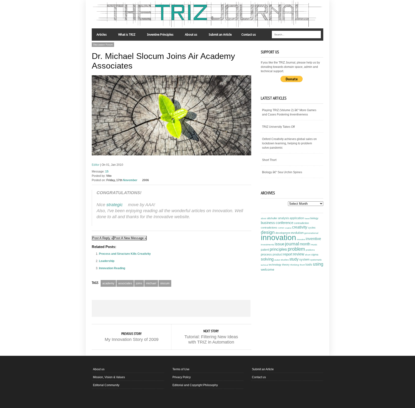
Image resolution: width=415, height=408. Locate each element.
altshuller (272, 218)
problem (296, 249)
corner (281, 227)
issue (279, 244)
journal (292, 243)
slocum (165, 283)
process (266, 254)
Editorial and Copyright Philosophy (195, 385)
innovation (278, 237)
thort (302, 264)
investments (267, 244)
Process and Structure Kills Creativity (125, 253)
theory (286, 264)
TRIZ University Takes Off (278, 126)
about (263, 218)
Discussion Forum (103, 44)
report (287, 254)
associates (125, 283)
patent (265, 249)
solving (267, 259)
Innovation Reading (112, 268)
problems (310, 250)
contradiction (301, 223)
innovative (301, 239)
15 (107, 171)
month (305, 244)
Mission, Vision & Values (109, 377)
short (308, 254)
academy (108, 283)
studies (285, 259)
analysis (283, 218)
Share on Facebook (107, 308)
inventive (313, 238)
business (268, 223)
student (277, 260)
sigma (314, 254)
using (318, 264)
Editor (95, 164)
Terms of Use (180, 369)
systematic (316, 259)
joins (139, 283)
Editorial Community (106, 385)
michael (151, 283)
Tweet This (139, 308)
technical (264, 265)
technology (275, 264)
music (314, 244)
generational (311, 233)
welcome (267, 269)
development (282, 232)
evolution (297, 233)
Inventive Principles (157, 36)
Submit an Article (220, 34)
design (268, 232)
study (294, 259)
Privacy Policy (181, 377)
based (307, 218)
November (130, 180)
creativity (299, 227)
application (297, 218)
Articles (99, 36)
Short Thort (269, 160)
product (277, 254)
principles (278, 249)
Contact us (248, 34)
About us (188, 36)
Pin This (203, 308)
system (304, 259)
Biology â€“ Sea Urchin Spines (282, 172)
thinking (294, 264)
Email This (234, 308)
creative (288, 228)
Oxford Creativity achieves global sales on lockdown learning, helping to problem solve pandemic (289, 143)
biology (314, 218)
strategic (114, 204)
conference (284, 223)
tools (308, 264)
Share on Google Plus (171, 308)
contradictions (269, 227)
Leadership (106, 261)
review (298, 254)
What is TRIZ (124, 36)
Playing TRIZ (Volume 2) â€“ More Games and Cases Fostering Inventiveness (289, 112)
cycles (312, 227)
